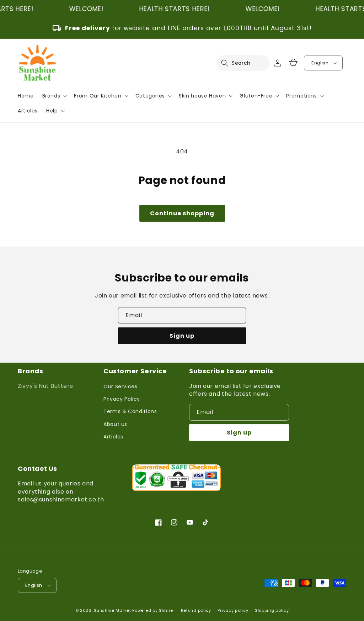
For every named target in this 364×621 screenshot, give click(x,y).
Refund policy (196, 610)
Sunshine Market (112, 610)
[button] (229, 63)
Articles (113, 436)
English (319, 62)
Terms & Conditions (130, 411)
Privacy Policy (121, 398)
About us (115, 424)
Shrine (166, 610)
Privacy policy (233, 610)
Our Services (120, 386)
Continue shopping (182, 213)
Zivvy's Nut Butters (45, 386)
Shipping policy (272, 610)
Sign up (182, 336)
